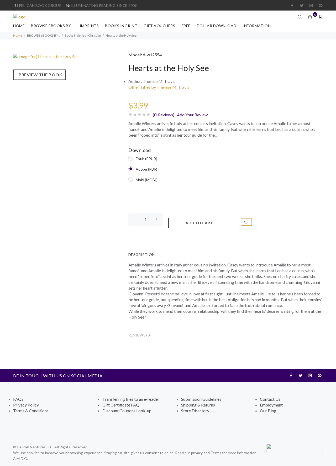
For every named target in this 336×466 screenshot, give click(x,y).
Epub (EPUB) (146, 158)
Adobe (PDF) (146, 169)
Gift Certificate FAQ (120, 404)
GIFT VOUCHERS (159, 25)
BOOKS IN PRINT (121, 25)
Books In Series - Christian (83, 35)
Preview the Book (39, 74)
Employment (271, 404)
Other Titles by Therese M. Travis (158, 87)
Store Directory (195, 410)
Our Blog (268, 410)
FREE (186, 25)
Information (257, 25)
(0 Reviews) (163, 114)
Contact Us (270, 398)
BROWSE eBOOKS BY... (52, 25)
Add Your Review (192, 114)
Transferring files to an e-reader (130, 398)
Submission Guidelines (201, 398)
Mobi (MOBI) (147, 179)
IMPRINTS (89, 25)
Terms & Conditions (31, 410)
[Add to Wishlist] (246, 222)
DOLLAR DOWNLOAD (216, 25)
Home (19, 25)
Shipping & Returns (198, 404)
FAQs (18, 398)
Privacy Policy (26, 404)
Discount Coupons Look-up (126, 410)
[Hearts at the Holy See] (45, 55)
